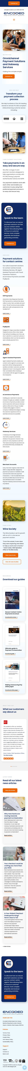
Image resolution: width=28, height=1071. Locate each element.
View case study (10, 555)
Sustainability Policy (8, 1041)
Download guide (9, 653)
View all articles (10, 790)
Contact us (14, 3)
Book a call (6, 1054)
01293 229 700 (20, 10)
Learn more (6, 313)
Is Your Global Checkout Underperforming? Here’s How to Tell (13, 915)
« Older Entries (7, 946)
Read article (8, 835)
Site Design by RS (12, 1066)
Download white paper (11, 690)
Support (5, 1049)
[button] (5, 743)
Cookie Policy (6, 1037)
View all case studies (11, 562)
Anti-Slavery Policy (8, 1039)
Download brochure (10, 617)
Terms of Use (6, 1033)
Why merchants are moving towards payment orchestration (13, 816)
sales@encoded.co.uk (10, 10)
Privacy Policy (6, 1035)
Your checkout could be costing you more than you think (13, 866)
